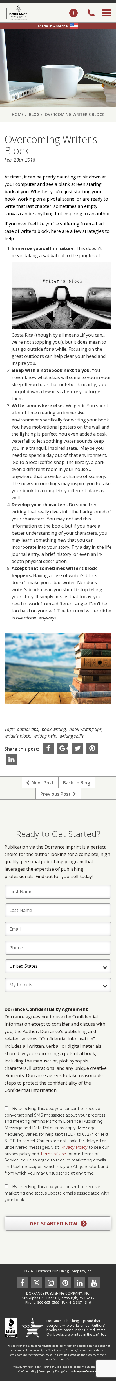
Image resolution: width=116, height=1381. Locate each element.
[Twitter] (77, 748)
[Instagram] (51, 1282)
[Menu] (106, 19)
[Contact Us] (73, 13)
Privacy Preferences (84, 1371)
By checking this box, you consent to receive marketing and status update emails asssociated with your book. (57, 1193)
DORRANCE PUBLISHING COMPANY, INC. (58, 1293)
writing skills (72, 736)
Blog (34, 114)
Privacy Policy (74, 1147)
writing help (45, 736)
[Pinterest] (92, 748)
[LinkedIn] (11, 759)
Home (18, 114)
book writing (54, 729)
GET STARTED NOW (54, 1223)
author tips (27, 729)
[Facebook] (48, 748)
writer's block (17, 736)
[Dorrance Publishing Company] (16, 12)
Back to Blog (76, 783)
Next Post (41, 783)
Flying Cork (62, 1371)
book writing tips (85, 729)
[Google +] (62, 748)
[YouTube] (94, 1282)
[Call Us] (91, 13)
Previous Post (56, 794)
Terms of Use (53, 1153)
